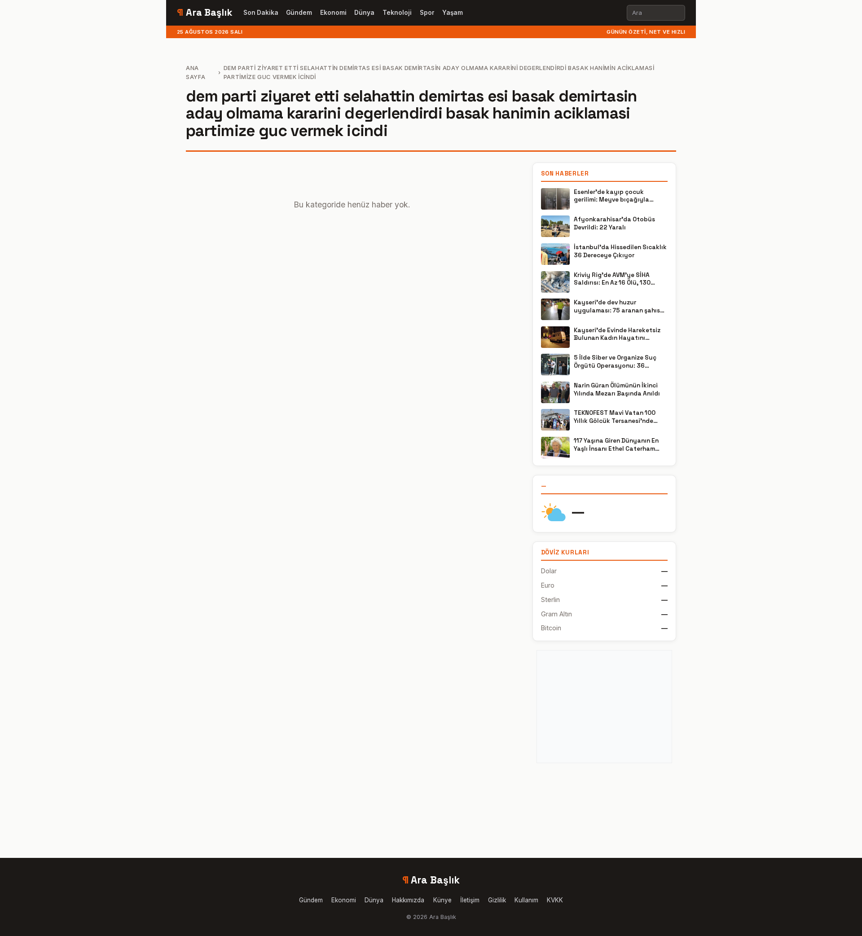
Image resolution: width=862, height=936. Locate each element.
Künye (442, 900)
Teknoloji (397, 12)
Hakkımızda (408, 900)
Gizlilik (497, 900)
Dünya (364, 12)
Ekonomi (333, 12)
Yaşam (452, 12)
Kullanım (526, 900)
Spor (427, 12)
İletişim (469, 900)
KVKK (555, 900)
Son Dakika (260, 12)
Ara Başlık (205, 12)
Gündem (299, 12)
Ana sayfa (195, 72)
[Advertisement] (604, 706)
